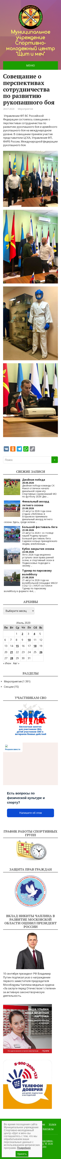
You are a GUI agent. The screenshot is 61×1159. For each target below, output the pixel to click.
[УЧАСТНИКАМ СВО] (30, 719)
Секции (9, 686)
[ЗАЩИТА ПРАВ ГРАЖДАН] (30, 891)
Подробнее (24, 1148)
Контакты (48, 1128)
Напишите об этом (30, 812)
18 (35, 646)
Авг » (16, 663)
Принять (22, 1153)
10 (29, 640)
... (47, 496)
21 (11, 652)
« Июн (7, 663)
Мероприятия (25, 108)
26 (40, 652)
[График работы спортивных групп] (30, 850)
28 (11, 658)
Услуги (52, 1124)
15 (17, 646)
